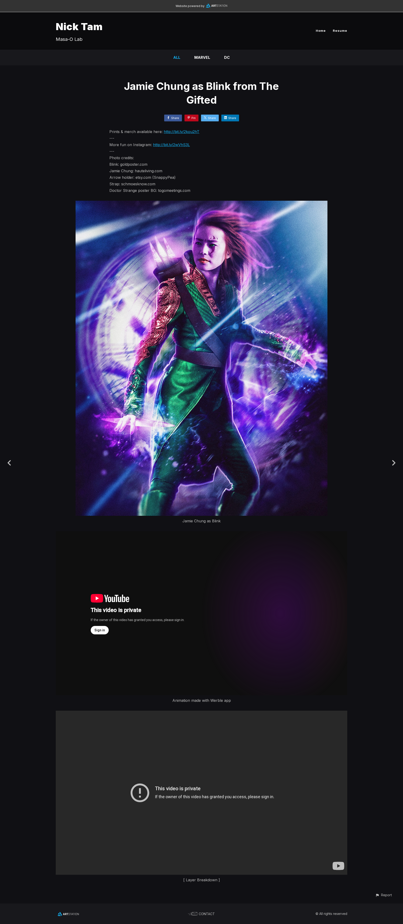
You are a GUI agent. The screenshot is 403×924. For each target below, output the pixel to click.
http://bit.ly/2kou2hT (181, 131)
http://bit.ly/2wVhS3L (171, 144)
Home (321, 30)
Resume (340, 30)
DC (227, 57)
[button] (383, 895)
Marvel (202, 57)
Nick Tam (79, 26)
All (176, 57)
